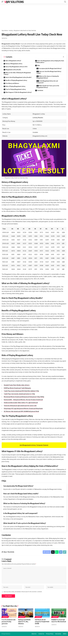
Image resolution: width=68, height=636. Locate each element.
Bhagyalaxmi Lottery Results (13, 69)
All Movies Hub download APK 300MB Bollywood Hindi (21, 411)
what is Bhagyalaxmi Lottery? (13, 60)
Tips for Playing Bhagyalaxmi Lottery (16, 89)
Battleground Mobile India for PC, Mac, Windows (24, 621)
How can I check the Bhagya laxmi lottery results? (48, 72)
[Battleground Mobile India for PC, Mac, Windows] (25, 612)
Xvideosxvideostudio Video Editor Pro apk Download (21, 402)
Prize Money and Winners (12, 83)
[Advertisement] (34, 16)
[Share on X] (53, 552)
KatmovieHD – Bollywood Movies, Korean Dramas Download (23, 400)
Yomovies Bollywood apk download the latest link (20, 405)
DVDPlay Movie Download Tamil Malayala (17, 388)
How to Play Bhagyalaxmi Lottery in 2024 (16, 66)
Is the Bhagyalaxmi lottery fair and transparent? (47, 81)
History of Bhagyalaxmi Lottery (13, 63)
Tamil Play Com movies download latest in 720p (19, 394)
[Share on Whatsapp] (57, 552)
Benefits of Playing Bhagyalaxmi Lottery (16, 80)
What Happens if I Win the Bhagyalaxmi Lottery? (18, 92)
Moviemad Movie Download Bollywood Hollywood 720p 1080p (24, 397)
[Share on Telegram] (60, 552)
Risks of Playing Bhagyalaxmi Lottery (15, 86)
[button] (3, 1)
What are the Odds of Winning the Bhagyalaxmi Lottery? (17, 73)
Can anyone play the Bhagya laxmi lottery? (50, 68)
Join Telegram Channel (34, 445)
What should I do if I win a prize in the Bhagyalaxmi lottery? (47, 86)
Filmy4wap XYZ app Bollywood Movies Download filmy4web (23, 408)
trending (5, 616)
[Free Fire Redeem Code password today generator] (9, 612)
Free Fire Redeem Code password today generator (9, 621)
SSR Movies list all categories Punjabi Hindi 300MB (42, 621)
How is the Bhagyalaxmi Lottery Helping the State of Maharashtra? (49, 61)
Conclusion (40, 90)
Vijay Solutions (14, 1)
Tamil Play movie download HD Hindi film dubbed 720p (21, 391)
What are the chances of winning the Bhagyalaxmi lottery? (47, 77)
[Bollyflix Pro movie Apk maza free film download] (58, 612)
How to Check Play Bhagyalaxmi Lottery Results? (18, 77)
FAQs (38, 65)
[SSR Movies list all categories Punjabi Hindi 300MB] (42, 612)
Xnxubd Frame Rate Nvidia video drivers (17, 385)
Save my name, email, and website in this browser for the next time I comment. (23, 591)
